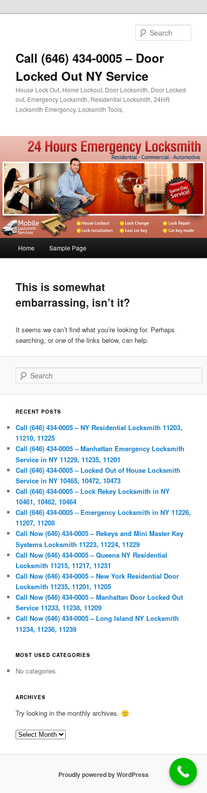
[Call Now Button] (183, 771)
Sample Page (67, 247)
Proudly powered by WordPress (103, 774)
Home (26, 247)
